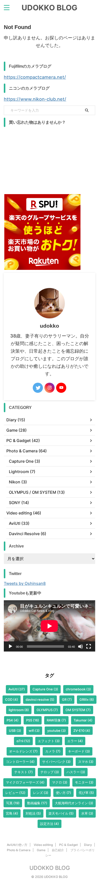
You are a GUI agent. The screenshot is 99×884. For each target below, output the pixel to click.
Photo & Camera (18, 850)
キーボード (79, 751)
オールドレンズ (23, 751)
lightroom (19, 710)
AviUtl (16, 689)
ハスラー (76, 772)
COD (11, 699)
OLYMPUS (47, 710)
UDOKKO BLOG (49, 7)
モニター (84, 782)
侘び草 (86, 793)
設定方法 (49, 824)
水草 (87, 813)
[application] (49, 626)
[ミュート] (80, 646)
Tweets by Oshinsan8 (25, 583)
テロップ (49, 772)
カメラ (52, 751)
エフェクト (49, 741)
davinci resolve (40, 699)
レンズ (40, 793)
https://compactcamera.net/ (35, 77)
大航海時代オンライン (74, 803)
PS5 (32, 720)
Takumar (83, 720)
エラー (75, 741)
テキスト (23, 772)
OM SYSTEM (78, 710)
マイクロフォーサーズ (25, 782)
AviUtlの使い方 (17, 845)
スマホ (85, 762)
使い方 (63, 793)
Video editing (43, 845)
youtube (56, 731)
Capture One (45, 689)
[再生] (10, 646)
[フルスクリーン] (88, 646)
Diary (88, 845)
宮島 (12, 813)
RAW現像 (56, 720)
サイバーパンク (56, 762)
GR (67, 699)
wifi (34, 731)
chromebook (78, 689)
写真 (13, 803)
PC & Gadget (68, 845)
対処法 (33, 813)
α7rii (23, 741)
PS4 (13, 720)
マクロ (59, 782)
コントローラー (20, 762)
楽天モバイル (61, 813)
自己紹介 (58, 850)
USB (15, 731)
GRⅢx (86, 699)
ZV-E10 (81, 731)
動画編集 (37, 803)
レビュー (15, 793)
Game (41, 850)
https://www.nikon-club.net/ (35, 99)
